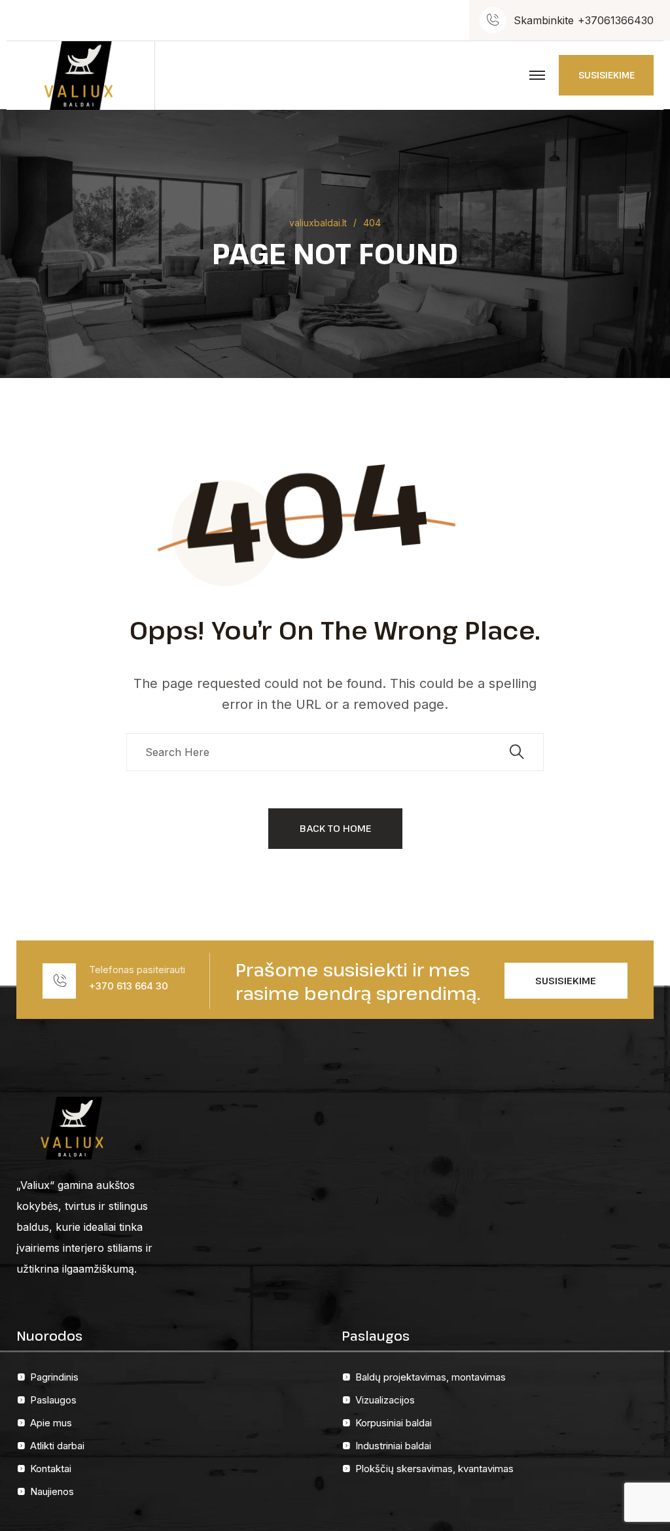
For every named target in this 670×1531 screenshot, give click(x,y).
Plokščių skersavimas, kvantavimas (434, 1468)
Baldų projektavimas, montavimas (430, 1377)
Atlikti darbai (57, 1445)
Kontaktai (50, 1468)
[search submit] (517, 752)
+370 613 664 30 (128, 986)
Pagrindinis (54, 1377)
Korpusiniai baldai (393, 1423)
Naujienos (52, 1491)
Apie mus (51, 1423)
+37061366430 (616, 20)
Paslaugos (53, 1400)
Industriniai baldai (393, 1445)
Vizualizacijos (385, 1400)
